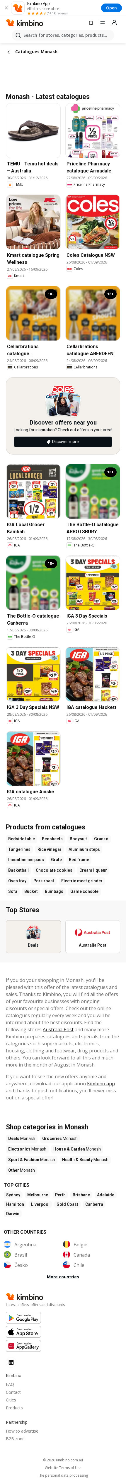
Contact (13, 1392)
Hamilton (15, 1204)
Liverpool (40, 1204)
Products (14, 1408)
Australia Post (58, 1029)
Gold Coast (67, 1204)
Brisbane (81, 1195)
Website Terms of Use (63, 1467)
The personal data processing (63, 1475)
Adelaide (105, 1195)
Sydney (13, 1195)
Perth (60, 1195)
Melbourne (37, 1195)
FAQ (10, 1384)
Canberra (94, 1204)
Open (111, 8)
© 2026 (63, 1460)
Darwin (12, 1213)
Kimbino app (101, 1083)
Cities (11, 1400)
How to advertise (22, 1431)
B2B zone (15, 1438)
